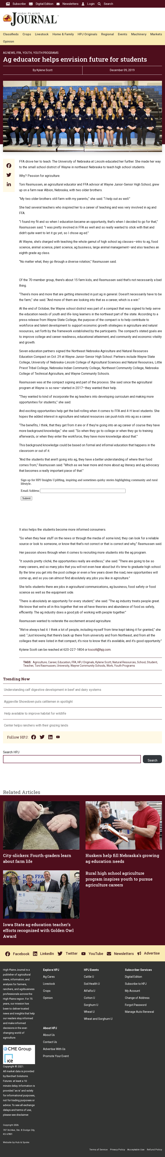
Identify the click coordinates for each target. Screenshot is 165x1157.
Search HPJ (11, 752)
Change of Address (137, 997)
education (64, 662)
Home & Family (63, 34)
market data (14, 1071)
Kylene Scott (45, 70)
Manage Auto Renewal (139, 1011)
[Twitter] (9, 175)
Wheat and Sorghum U (98, 1018)
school (141, 662)
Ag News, (9, 52)
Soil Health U (92, 983)
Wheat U (89, 1011)
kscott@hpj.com (99, 650)
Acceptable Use (135, 1149)
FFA (74, 662)
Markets (156, 34)
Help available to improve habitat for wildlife (35, 713)
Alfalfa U (89, 990)
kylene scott (103, 662)
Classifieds (11, 34)
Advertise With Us (54, 1049)
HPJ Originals (87, 34)
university (63, 665)
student (152, 662)
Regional (107, 34)
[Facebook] (9, 166)
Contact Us (50, 1042)
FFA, (19, 52)
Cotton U (89, 997)
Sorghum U (91, 1005)
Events (122, 34)
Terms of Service (98, 1149)
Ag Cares (49, 976)
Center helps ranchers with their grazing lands (36, 725)
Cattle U (89, 976)
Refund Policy (154, 1149)
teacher (28, 665)
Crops (27, 34)
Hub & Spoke (22, 1142)
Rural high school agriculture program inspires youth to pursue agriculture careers (119, 879)
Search (152, 760)
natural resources (124, 662)
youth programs (124, 665)
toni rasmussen (45, 665)
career (52, 662)
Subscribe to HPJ (135, 983)
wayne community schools (87, 665)
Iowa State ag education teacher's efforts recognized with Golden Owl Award (38, 930)
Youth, (27, 52)
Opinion (8, 41)
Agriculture (40, 662)
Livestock (41, 34)
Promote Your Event (56, 1056)
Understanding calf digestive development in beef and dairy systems (52, 690)
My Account (132, 990)
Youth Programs (46, 52)
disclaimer (22, 1114)
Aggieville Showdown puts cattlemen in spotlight (38, 702)
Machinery (138, 34)
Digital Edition (133, 976)
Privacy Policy (117, 1149)
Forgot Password (135, 1005)
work (109, 665)
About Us (49, 1035)
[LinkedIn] (9, 184)
